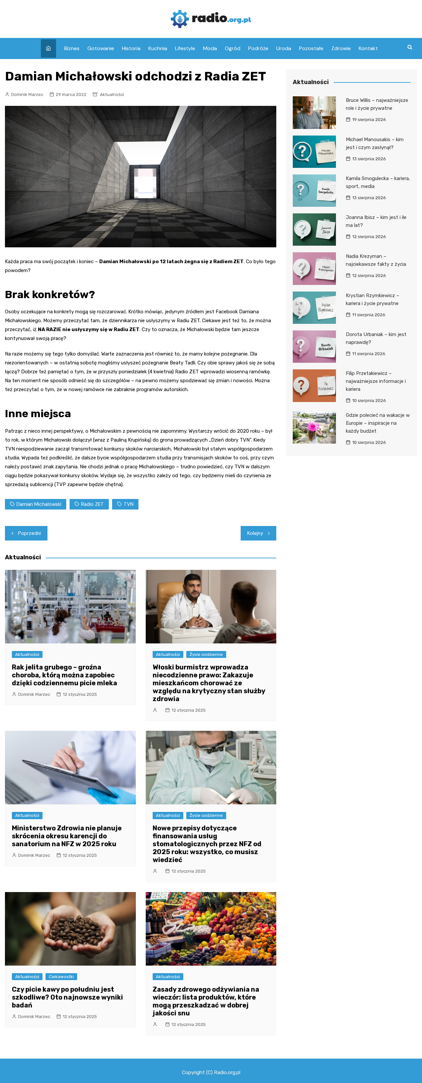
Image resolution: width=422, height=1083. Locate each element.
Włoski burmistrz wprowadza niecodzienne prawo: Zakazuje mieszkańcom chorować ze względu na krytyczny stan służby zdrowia (209, 683)
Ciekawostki (61, 976)
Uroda (283, 48)
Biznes (71, 48)
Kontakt (368, 48)
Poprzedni (29, 533)
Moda (210, 48)
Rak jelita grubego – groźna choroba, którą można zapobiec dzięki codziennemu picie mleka (64, 675)
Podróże (258, 48)
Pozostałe (311, 48)
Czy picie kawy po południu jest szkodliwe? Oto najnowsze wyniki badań (67, 997)
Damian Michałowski (38, 504)
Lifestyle (185, 48)
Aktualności (112, 94)
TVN (129, 504)
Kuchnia (157, 48)
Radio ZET (92, 504)
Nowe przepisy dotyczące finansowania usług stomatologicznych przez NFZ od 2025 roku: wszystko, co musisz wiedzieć (207, 844)
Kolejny (255, 533)
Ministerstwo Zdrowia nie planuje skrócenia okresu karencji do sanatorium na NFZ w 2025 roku (67, 836)
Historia (131, 48)
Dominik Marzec (27, 94)
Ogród (232, 48)
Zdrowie (341, 48)
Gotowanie (100, 48)
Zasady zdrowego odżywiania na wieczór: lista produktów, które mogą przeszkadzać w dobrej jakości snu (206, 1001)
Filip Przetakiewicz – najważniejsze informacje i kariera (376, 381)
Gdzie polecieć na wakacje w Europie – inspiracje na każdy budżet (378, 423)
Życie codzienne (206, 654)
